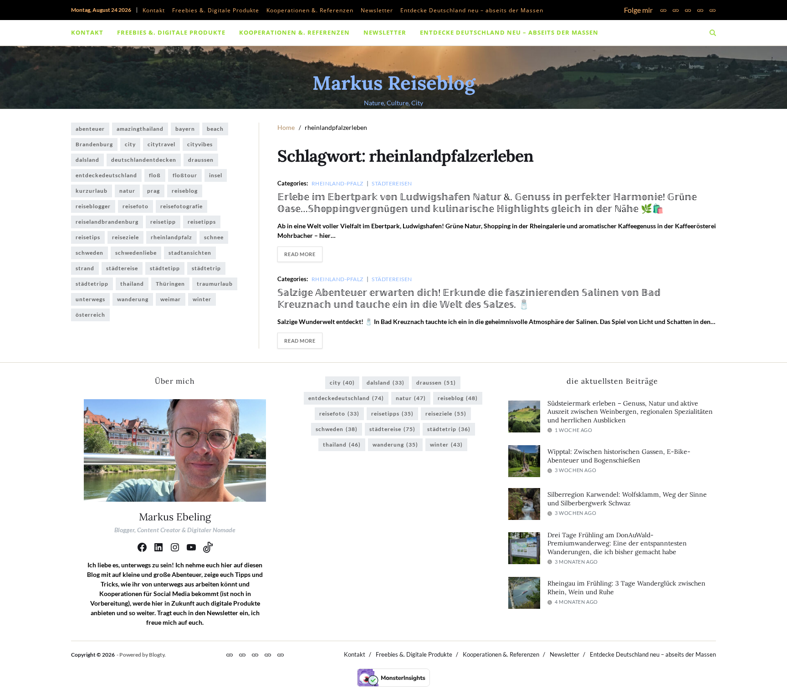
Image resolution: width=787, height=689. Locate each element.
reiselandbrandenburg (107, 221)
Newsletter (377, 10)
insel (215, 175)
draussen (201, 159)
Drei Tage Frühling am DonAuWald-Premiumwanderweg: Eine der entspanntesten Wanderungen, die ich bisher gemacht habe (617, 543)
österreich (90, 314)
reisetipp (163, 221)
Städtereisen (392, 183)
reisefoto (135, 206)
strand (85, 268)
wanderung (132, 299)
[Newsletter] (700, 10)
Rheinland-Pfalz (337, 183)
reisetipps (202, 221)
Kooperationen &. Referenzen (309, 10)
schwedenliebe (136, 252)
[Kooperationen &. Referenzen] (688, 10)
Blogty (156, 654)
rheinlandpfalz (171, 237)
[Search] (713, 33)
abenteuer (90, 128)
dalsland (87, 159)
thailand (132, 283)
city (130, 144)
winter (202, 299)
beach (215, 128)
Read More (299, 254)
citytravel (161, 144)
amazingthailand (140, 128)
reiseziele (125, 237)
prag (153, 190)
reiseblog (185, 190)
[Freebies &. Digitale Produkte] (675, 10)
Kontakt (154, 10)
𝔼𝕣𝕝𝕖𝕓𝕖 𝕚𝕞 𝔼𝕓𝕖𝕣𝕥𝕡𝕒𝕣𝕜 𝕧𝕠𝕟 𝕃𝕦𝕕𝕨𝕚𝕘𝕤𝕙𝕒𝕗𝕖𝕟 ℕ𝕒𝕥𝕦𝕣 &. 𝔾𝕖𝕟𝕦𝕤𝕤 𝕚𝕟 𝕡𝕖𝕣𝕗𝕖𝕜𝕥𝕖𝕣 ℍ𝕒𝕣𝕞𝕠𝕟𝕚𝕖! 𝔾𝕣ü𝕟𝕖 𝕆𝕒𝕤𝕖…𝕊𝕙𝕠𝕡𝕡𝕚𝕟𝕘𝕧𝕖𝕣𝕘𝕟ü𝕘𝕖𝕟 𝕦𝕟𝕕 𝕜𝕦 (487, 202)
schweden (89, 252)
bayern (185, 128)
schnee (214, 237)
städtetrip (206, 268)
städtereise (122, 268)
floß (155, 175)
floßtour (185, 175)
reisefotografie (181, 206)
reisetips (88, 237)
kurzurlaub (91, 190)
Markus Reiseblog (393, 83)
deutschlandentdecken (143, 159)
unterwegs (90, 299)
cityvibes (200, 144)
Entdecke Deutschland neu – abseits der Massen (471, 10)
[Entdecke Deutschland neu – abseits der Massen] (712, 10)
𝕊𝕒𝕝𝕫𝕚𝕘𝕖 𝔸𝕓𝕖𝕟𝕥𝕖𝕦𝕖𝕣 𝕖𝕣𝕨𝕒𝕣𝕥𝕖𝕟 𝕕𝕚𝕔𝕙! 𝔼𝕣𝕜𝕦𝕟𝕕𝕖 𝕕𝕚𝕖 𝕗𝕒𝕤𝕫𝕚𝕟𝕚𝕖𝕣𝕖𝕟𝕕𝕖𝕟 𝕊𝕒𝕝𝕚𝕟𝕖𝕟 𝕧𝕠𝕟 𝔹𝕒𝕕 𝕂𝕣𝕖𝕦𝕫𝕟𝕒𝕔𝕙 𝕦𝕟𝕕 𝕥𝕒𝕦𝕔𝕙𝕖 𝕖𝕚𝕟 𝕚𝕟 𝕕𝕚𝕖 (468, 298)
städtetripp (92, 283)
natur (127, 190)
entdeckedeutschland (106, 175)
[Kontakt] (663, 10)
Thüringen (170, 283)
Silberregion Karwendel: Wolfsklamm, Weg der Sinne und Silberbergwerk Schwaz (627, 498)
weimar (170, 299)
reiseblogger (93, 206)
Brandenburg (94, 144)
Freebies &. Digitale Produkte (215, 10)
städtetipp (165, 268)
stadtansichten (190, 252)
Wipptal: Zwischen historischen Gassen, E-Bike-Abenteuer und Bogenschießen (618, 455)
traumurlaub (215, 283)
